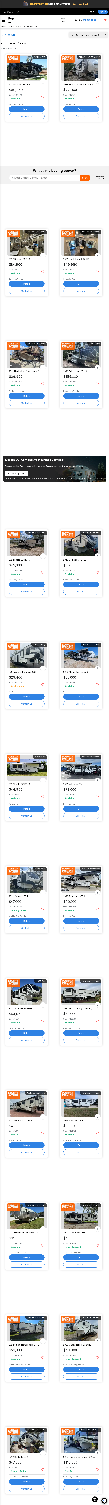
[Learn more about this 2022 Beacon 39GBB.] (27, 68)
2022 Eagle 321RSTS (19, 560)
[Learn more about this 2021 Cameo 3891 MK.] (81, 1216)
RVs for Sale (16, 26)
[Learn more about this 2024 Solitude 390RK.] (81, 1104)
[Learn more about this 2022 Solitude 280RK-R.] (27, 992)
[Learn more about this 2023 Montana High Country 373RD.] (81, 992)
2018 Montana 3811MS (20, 1120)
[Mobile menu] (3, 20)
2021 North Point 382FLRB (76, 259)
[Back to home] (11, 20)
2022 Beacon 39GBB (19, 84)
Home (4, 26)
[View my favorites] (105, 20)
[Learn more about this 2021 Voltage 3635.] (81, 768)
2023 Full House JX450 (75, 371)
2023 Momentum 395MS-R (76, 672)
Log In (91, 12)
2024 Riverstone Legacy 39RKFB (79, 1457)
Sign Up (103, 12)
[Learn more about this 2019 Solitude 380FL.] (27, 1440)
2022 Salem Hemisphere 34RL (24, 1345)
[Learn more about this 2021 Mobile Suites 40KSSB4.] (27, 1216)
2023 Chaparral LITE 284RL (77, 1345)
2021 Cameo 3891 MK (74, 1232)
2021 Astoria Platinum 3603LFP (24, 672)
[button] (95, 1499)
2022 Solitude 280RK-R (21, 1008)
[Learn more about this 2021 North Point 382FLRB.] (81, 243)
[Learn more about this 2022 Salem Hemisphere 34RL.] (27, 1328)
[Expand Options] (43, 81)
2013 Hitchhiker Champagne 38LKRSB (25, 371)
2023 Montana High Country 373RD (79, 1008)
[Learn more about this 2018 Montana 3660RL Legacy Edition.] (81, 68)
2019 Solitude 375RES (74, 560)
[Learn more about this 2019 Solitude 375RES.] (81, 543)
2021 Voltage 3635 (73, 784)
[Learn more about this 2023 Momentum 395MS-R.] (81, 655)
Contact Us (26, 116)
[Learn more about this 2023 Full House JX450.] (81, 355)
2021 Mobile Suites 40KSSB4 (24, 1232)
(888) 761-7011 (90, 20)
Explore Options (16, 473)
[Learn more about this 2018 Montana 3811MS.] (27, 1104)
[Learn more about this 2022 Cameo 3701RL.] (27, 880)
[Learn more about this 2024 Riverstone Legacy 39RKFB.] (81, 1440)
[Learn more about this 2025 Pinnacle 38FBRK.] (81, 880)
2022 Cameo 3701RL (19, 896)
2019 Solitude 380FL (19, 1457)
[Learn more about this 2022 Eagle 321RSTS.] (27, 543)
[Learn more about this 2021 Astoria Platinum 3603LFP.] (27, 655)
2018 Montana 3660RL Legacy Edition (79, 84)
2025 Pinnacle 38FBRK (74, 896)
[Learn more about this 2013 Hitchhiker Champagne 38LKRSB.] (27, 355)
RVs (18, 12)
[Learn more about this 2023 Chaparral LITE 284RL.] (81, 1328)
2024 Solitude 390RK (74, 1120)
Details (26, 109)
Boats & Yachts (7, 12)
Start (85, 177)
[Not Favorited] (43, 97)
